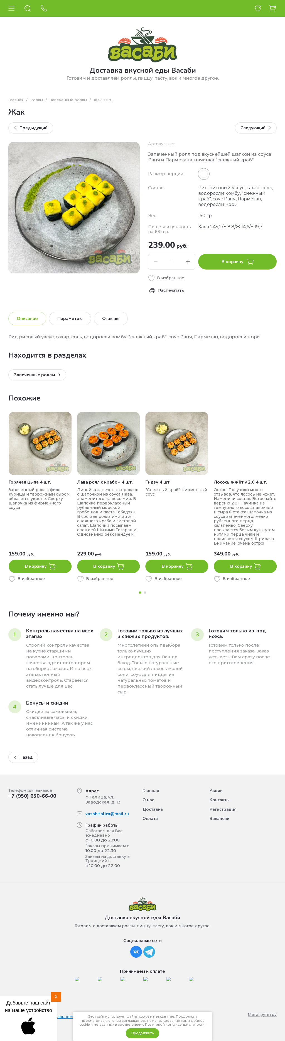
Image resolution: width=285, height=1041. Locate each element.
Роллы (36, 100)
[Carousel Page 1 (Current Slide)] (140, 592)
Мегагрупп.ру (262, 1014)
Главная (15, 100)
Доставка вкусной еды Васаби (142, 70)
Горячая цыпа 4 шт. (30, 482)
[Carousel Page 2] (145, 592)
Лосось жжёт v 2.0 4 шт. (240, 482)
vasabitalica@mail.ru (107, 814)
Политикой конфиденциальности (175, 1024)
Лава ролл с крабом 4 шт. (105, 482)
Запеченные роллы (68, 100)
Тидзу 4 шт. (158, 482)
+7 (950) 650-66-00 (32, 796)
